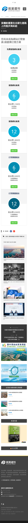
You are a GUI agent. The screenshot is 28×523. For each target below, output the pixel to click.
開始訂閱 (14, 79)
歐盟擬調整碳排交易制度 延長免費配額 (11, 300)
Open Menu (24, 8)
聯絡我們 (11, 496)
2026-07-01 (11, 396)
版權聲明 (18, 480)
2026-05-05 (11, 414)
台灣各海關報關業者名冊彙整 (15, 401)
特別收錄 (10, 394)
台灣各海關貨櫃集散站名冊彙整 (16, 410)
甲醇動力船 (21, 236)
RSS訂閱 (14, 448)
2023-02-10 (3, 28)
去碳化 (6, 236)
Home (2, 16)
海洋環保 (17, 236)
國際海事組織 (12, 236)
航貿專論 (7, 16)
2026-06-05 (11, 405)
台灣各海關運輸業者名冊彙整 (15, 392)
